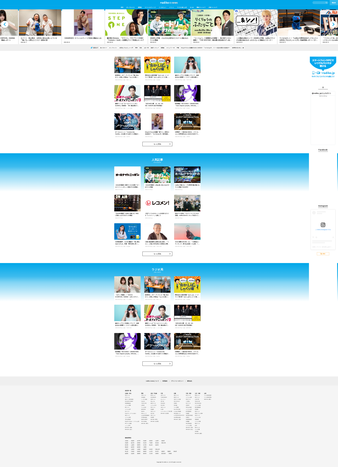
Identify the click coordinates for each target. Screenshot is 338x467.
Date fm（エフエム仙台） (131, 413)
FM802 (175, 403)
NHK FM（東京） (208, 399)
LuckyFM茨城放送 (145, 415)
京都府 (138, 449)
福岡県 (126, 453)
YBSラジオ (153, 411)
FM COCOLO (177, 401)
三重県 (144, 447)
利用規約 (165, 381)
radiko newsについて (152, 381)
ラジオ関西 (176, 407)
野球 (136, 48)
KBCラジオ (197, 397)
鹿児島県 (163, 453)
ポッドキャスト (130, 7)
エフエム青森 (128, 405)
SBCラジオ (153, 415)
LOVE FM (197, 399)
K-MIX (162, 409)
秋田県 (150, 440)
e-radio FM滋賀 (177, 411)
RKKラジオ (197, 411)
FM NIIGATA (153, 397)
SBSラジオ (163, 407)
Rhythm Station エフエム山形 (132, 421)
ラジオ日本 (143, 407)
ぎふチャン (163, 399)
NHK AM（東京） (145, 423)
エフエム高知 (189, 425)
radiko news (169, 2)
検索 (326, 2)
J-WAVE (143, 405)
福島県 (163, 440)
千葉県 (150, 443)
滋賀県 (144, 449)
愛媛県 (169, 451)
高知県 (175, 451)
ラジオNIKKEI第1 (208, 395)
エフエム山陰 (189, 397)
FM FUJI (152, 413)
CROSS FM (197, 401)
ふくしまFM (127, 425)
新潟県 (126, 445)
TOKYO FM (143, 403)
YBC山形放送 (128, 419)
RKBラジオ (197, 395)
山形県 (157, 440)
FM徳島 (187, 413)
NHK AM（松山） (190, 429)
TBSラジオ (143, 395)
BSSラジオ (188, 395)
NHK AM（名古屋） (155, 421)
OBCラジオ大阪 (177, 399)
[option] (39, 26)
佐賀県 (132, 453)
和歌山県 (157, 449)
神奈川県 (163, 443)
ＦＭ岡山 (188, 401)
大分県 (150, 453)
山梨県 (132, 445)
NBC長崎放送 (198, 407)
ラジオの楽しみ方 (182, 7)
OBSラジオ (197, 415)
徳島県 (163, 451)
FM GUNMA (144, 421)
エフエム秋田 (128, 417)
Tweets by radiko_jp (323, 96)
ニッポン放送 (144, 399)
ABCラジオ (176, 395)
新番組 (140, 7)
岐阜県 (132, 447)
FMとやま (153, 401)
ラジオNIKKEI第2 (208, 397)
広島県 (132, 451)
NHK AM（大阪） (177, 419)
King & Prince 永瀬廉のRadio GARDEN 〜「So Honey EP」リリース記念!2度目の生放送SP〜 (205, 48)
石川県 (144, 445)
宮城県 (144, 440)
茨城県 (126, 443)
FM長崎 (196, 409)
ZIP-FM (162, 401)
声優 (178, 48)
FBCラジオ (153, 407)
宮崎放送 (197, 419)
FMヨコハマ (144, 413)
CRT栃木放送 (144, 417)
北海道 (126, 440)
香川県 (157, 451)
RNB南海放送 (189, 419)
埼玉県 (144, 443)
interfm (143, 401)
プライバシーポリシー (177, 381)
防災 (122, 7)
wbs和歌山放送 (177, 417)
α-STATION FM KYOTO (179, 415)
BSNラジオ (153, 395)
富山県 (150, 445)
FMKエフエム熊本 (199, 413)
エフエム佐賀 (198, 405)
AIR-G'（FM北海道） (129, 399)
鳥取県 (138, 451)
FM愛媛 (187, 421)
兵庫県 (132, 449)
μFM (196, 425)
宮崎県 (157, 453)
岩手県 (138, 440)
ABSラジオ (127, 415)
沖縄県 (170, 453)
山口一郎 (146, 48)
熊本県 (144, 453)
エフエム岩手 (128, 409)
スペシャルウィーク (150, 7)
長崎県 (138, 453)
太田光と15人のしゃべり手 (126, 48)
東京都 (157, 443)
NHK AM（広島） (190, 427)
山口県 (150, 451)
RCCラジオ (188, 403)
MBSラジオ (176, 397)
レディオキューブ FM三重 (166, 411)
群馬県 (138, 443)
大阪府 (126, 449)
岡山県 (126, 451)
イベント (171, 7)
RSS (324, 254)
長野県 (138, 445)
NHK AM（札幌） (129, 427)
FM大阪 (175, 405)
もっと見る (157, 144)
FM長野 (152, 417)
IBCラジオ (127, 407)
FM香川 (187, 417)
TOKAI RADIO (164, 397)
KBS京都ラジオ (177, 413)
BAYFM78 (143, 409)
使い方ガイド (103, 48)
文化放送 (143, 397)
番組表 (334, 3)
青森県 (132, 440)
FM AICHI (163, 403)
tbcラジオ (127, 411)
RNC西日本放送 (189, 415)
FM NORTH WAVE (129, 401)
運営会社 (189, 381)
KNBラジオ (153, 399)
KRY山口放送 (189, 407)
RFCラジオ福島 (128, 423)
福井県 (157, 445)
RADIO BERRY (144, 419)
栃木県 (132, 443)
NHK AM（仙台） (129, 429)
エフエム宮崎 (198, 421)
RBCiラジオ (197, 427)
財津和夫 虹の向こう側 (238, 48)
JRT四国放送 (188, 411)
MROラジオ (153, 403)
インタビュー (162, 7)
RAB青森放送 (128, 403)
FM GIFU (163, 405)
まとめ (192, 7)
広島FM (187, 405)
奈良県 (150, 449)
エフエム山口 (189, 409)
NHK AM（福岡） (199, 433)
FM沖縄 (196, 431)
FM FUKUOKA (198, 403)
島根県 (144, 451)
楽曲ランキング (155, 48)
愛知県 (126, 447)
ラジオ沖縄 (197, 429)
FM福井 (152, 409)
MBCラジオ (197, 423)
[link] (321, 93)
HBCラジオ (127, 395)
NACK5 (142, 411)
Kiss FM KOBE (177, 409)
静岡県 (138, 447)
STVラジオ (127, 397)
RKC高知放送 (189, 423)
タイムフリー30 (170, 48)
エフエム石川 (153, 405)
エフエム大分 (198, 417)
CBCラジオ (163, 395)
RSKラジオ (188, 399)
